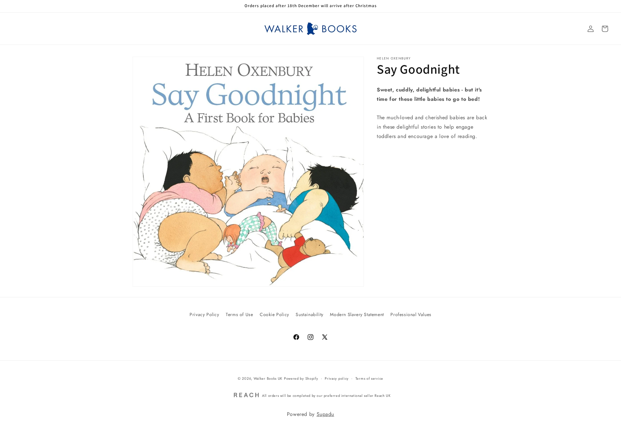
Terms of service (369, 378)
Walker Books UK (268, 378)
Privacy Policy (204, 314)
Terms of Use (239, 314)
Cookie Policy (274, 314)
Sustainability (309, 314)
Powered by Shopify (301, 378)
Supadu (325, 414)
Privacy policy (337, 378)
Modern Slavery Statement (357, 314)
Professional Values (410, 314)
